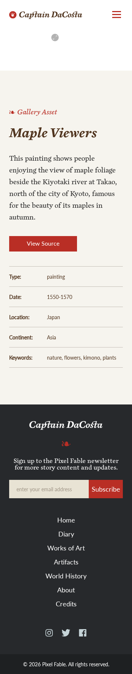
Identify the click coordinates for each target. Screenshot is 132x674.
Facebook (83, 635)
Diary (66, 533)
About (66, 589)
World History (66, 575)
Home (66, 519)
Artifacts (66, 561)
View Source (43, 243)
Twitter (66, 635)
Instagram (49, 635)
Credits (66, 603)
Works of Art (66, 547)
